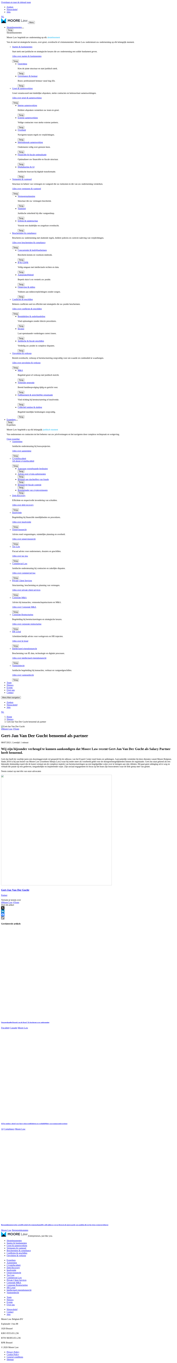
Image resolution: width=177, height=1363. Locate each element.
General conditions (15, 1357)
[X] (88, 908)
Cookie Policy (13, 1354)
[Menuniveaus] (17, 420)
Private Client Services (16, 1280)
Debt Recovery (13, 1268)
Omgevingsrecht (14, 1272)
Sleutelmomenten (14, 27)
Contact (10, 692)
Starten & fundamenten (17, 1243)
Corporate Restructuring (17, 1285)
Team (9, 682)
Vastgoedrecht (13, 1292)
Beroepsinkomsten (20, 1230)
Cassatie (13, 1028)
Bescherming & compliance (19, 1250)
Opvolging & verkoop (16, 1255)
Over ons (11, 690)
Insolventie (11, 1270)
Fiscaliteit (5, 1028)
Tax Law (11, 1275)
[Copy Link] (88, 917)
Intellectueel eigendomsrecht (19, 1290)
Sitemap (10, 1359)
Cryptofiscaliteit (13, 1265)
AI (2, 1129)
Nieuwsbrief (12, 9)
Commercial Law (14, 1277)
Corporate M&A (14, 1282)
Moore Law (23, 1028)
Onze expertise (13, 439)
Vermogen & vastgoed (16, 1248)
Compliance (9, 1129)
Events (10, 687)
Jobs (9, 12)
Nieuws (10, 685)
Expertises (11, 419)
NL (2, 16)
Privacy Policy (13, 1352)
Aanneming (12, 1263)
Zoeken (10, 7)
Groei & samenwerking (17, 1245)
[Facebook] (88, 914)
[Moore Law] (14, 22)
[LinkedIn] (88, 911)
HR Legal (11, 1287)
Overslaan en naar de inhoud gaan (16, 2)
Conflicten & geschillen (17, 1253)
